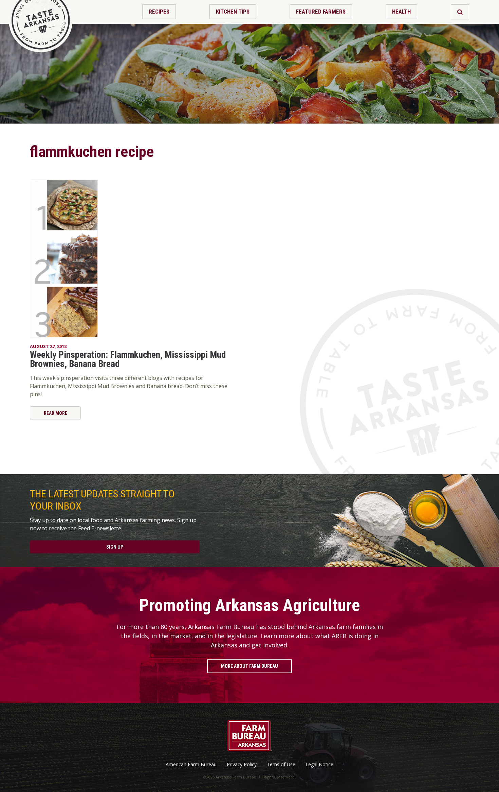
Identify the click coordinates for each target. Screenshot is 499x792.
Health (401, 11)
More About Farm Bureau (249, 666)
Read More (55, 413)
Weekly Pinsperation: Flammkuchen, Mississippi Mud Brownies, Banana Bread (128, 359)
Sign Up (114, 547)
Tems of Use (281, 764)
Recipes (159, 11)
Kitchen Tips (233, 11)
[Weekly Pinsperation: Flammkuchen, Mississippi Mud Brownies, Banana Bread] (128, 258)
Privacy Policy (242, 764)
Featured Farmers (321, 11)
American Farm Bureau (191, 764)
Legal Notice (319, 764)
